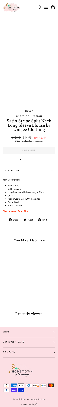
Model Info (13, 170)
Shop (6, 331)
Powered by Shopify (29, 404)
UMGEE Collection (29, 116)
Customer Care (14, 341)
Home (28, 110)
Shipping (19, 141)
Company (9, 352)
